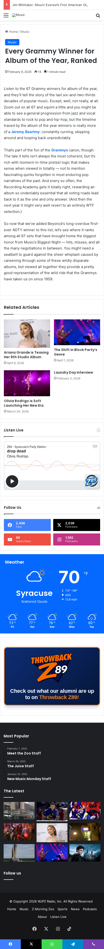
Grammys (59, 150)
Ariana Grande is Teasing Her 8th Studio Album (26, 354)
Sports (62, 909)
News (75, 909)
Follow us (12, 873)
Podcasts (90, 909)
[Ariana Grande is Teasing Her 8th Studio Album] (27, 333)
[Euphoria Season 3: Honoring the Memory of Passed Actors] (19, 832)
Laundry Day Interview (73, 372)
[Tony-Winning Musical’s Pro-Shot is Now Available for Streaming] (84, 832)
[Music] (18, 15)
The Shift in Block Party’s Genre (75, 352)
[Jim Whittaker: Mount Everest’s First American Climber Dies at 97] (84, 810)
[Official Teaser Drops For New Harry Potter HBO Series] (84, 853)
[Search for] (98, 17)
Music (25, 32)
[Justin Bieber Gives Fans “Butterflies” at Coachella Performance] (52, 811)
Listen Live (58, 917)
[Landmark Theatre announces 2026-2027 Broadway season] (19, 810)
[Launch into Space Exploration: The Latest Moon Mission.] (19, 853)
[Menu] (6, 17)
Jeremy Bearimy (25, 131)
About (42, 917)
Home (13, 32)
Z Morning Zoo (43, 909)
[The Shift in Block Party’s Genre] (77, 332)
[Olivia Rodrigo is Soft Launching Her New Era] (27, 383)
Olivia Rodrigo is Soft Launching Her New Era (24, 403)
